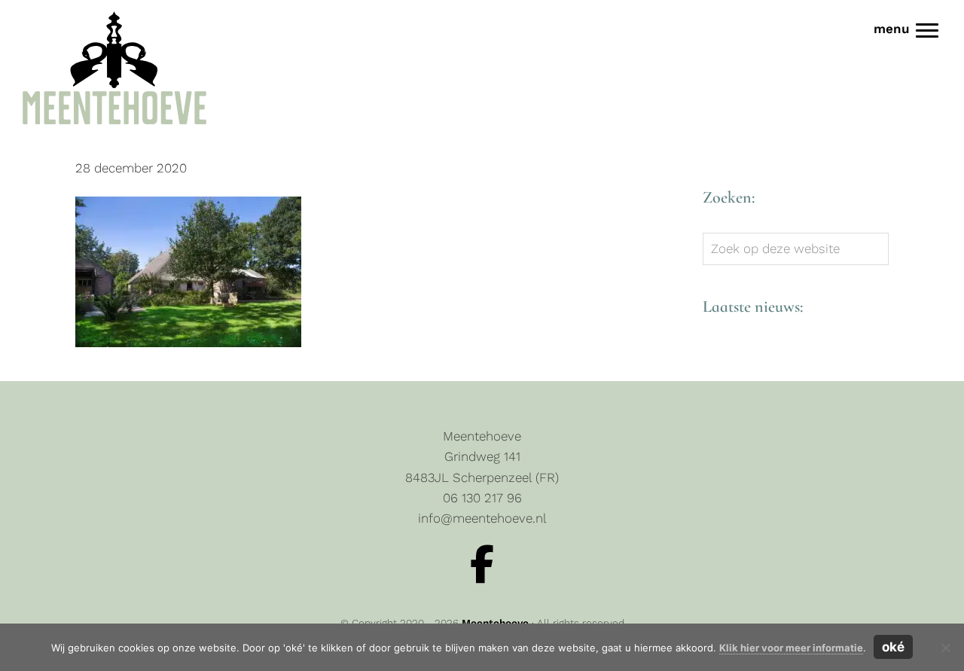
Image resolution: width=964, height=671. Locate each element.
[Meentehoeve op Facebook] (482, 564)
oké (893, 646)
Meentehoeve (35, 14)
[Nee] (945, 647)
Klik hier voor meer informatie (791, 648)
